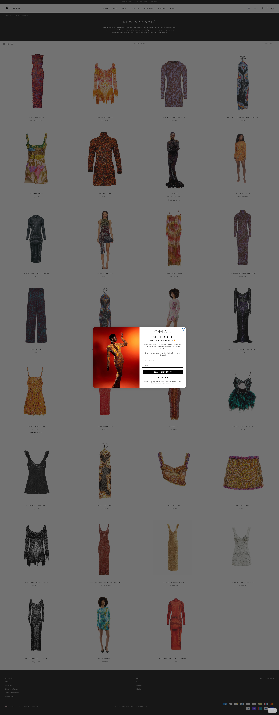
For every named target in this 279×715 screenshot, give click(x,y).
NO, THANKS (163, 377)
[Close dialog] (183, 329)
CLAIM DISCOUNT (163, 372)
